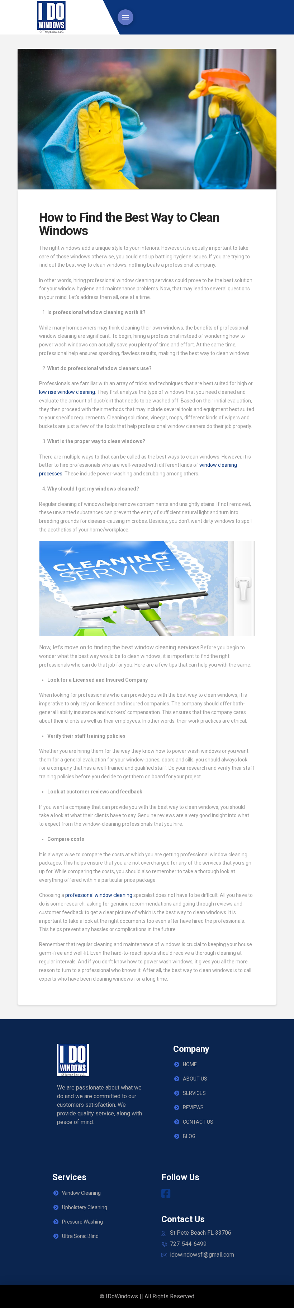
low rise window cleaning (67, 392)
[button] (125, 17)
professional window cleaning (98, 895)
